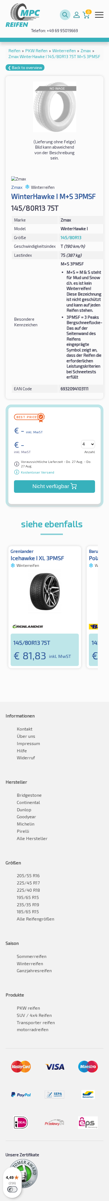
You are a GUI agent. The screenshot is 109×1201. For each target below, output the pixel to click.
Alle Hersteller (32, 838)
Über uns (26, 736)
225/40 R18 (28, 890)
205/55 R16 (28, 875)
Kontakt (24, 728)
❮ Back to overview (25, 67)
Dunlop (24, 809)
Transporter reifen (36, 1022)
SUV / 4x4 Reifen (34, 1015)
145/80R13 (71, 237)
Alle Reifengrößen (35, 918)
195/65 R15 (28, 897)
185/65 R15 (28, 911)
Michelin (25, 823)
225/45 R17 (28, 882)
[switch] (12, 1189)
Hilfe (22, 750)
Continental (28, 802)
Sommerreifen (31, 956)
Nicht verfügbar (50, 486)
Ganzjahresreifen (34, 970)
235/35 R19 (28, 904)
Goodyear (26, 816)
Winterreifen (30, 963)
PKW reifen (28, 1007)
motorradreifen (32, 1029)
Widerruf (26, 757)
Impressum (28, 743)
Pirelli (23, 831)
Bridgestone (29, 795)
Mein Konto (77, 15)
